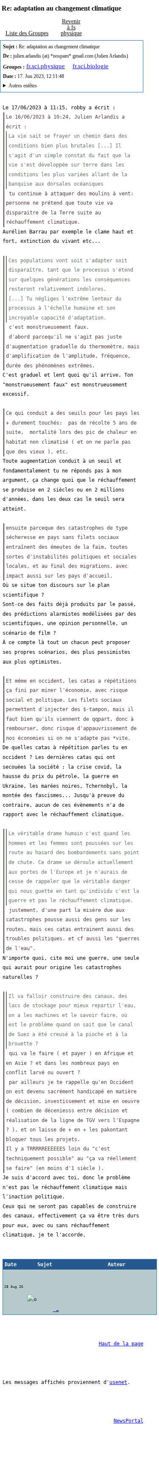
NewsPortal (128, 1421)
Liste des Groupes (27, 33)
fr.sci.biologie (91, 66)
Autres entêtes (22, 86)
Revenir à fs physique (71, 27)
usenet (118, 1382)
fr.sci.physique (45, 66)
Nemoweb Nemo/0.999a (68, 87)
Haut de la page (121, 1344)
